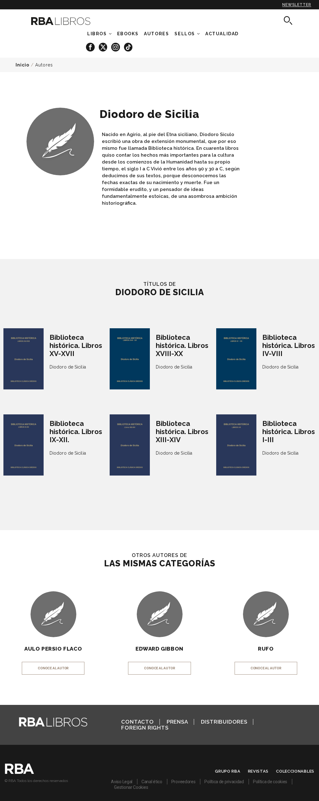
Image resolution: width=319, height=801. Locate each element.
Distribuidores (224, 722)
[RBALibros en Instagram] (116, 47)
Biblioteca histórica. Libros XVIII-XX (182, 345)
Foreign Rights (144, 728)
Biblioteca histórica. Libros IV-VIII (288, 345)
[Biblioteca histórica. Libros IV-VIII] (236, 358)
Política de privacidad (224, 781)
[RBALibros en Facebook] (91, 47)
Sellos (184, 33)
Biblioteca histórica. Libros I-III (288, 431)
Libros (97, 33)
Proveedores (183, 781)
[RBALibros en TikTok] (128, 47)
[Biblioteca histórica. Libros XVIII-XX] (130, 358)
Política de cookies (270, 781)
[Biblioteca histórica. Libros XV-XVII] (23, 358)
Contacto (137, 722)
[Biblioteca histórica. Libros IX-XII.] (23, 445)
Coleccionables (295, 771)
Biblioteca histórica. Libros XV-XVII (76, 345)
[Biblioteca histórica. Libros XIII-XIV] (130, 445)
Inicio (22, 64)
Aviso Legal (121, 781)
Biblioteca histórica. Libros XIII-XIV (182, 431)
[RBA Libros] (66, 21)
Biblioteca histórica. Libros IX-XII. (76, 431)
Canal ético (151, 781)
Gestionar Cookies (131, 787)
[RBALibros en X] (103, 47)
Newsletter (296, 4)
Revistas (258, 771)
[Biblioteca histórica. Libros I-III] (236, 445)
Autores (44, 64)
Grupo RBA (227, 771)
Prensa (177, 722)
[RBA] (19, 772)
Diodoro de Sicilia (68, 366)
